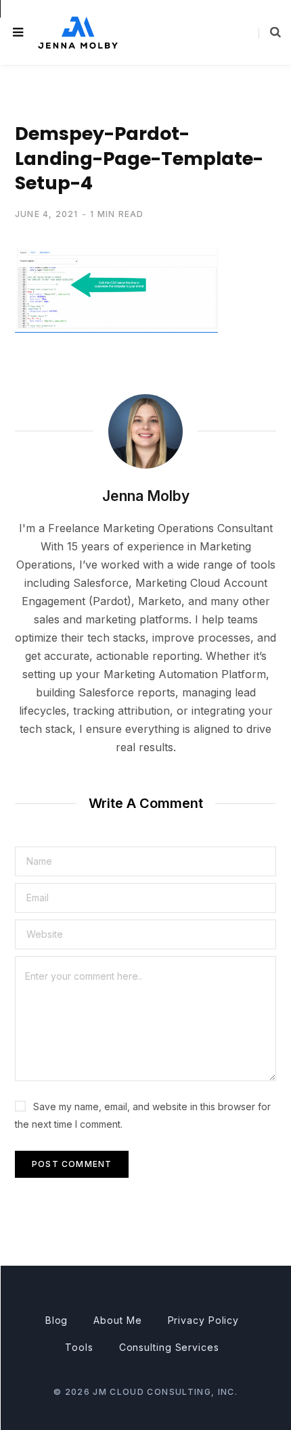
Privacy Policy (204, 1320)
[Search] (270, 32)
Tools (79, 1347)
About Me (117, 1320)
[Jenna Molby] (77, 32)
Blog (56, 1320)
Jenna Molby (145, 495)
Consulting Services (169, 1347)
